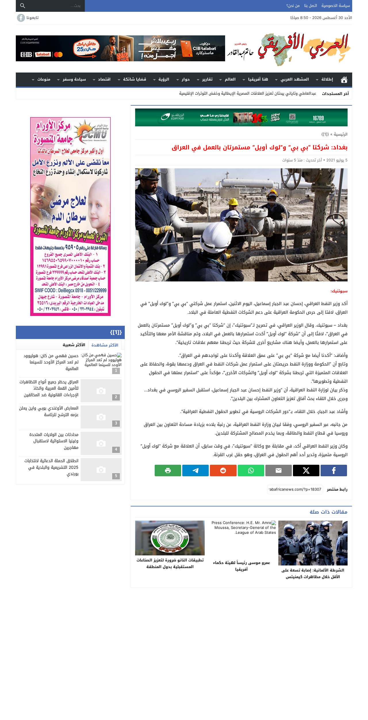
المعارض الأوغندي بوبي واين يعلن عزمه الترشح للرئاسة (48, 412)
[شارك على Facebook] (334, 470)
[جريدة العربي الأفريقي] (288, 48)
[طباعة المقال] (168, 470)
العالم (230, 79)
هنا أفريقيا (258, 79)
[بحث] (23, 5)
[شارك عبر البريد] (278, 470)
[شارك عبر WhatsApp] (251, 470)
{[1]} (325, 134)
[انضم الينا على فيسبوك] (20, 18)
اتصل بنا (310, 5)
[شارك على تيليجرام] (195, 470)
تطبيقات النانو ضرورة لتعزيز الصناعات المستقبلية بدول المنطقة (170, 563)
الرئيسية (344, 79)
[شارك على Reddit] (223, 470)
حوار (186, 79)
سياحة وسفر (74, 79)
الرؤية (163, 79)
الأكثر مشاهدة (104, 345)
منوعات (43, 79)
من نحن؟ (293, 5)
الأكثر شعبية (74, 344)
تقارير (207, 79)
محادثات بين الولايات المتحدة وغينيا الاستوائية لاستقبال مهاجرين (53, 441)
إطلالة (327, 79)
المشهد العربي (295, 79)
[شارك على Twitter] (306, 470)
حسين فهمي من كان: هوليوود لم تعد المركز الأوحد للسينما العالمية (51, 362)
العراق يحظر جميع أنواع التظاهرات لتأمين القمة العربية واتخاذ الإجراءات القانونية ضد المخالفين (49, 388)
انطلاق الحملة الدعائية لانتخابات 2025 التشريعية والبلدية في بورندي (51, 467)
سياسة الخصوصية (335, 5)
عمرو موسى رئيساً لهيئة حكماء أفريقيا (241, 566)
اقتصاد (104, 79)
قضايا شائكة (134, 79)
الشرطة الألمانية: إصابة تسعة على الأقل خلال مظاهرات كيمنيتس (312, 573)
